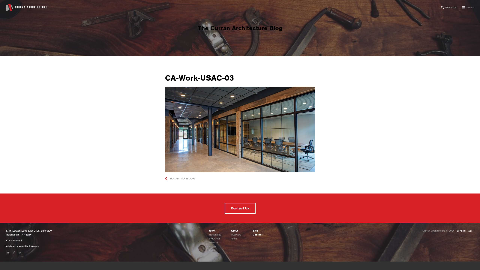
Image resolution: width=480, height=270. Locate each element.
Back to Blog (182, 178)
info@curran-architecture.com (22, 246)
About (234, 230)
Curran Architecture (26, 7)
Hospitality (215, 234)
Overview (236, 234)
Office (212, 246)
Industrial (214, 238)
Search (451, 7)
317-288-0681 (14, 240)
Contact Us (240, 208)
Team (234, 238)
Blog (255, 230)
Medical (213, 242)
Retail (212, 250)
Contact (257, 234)
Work (212, 230)
